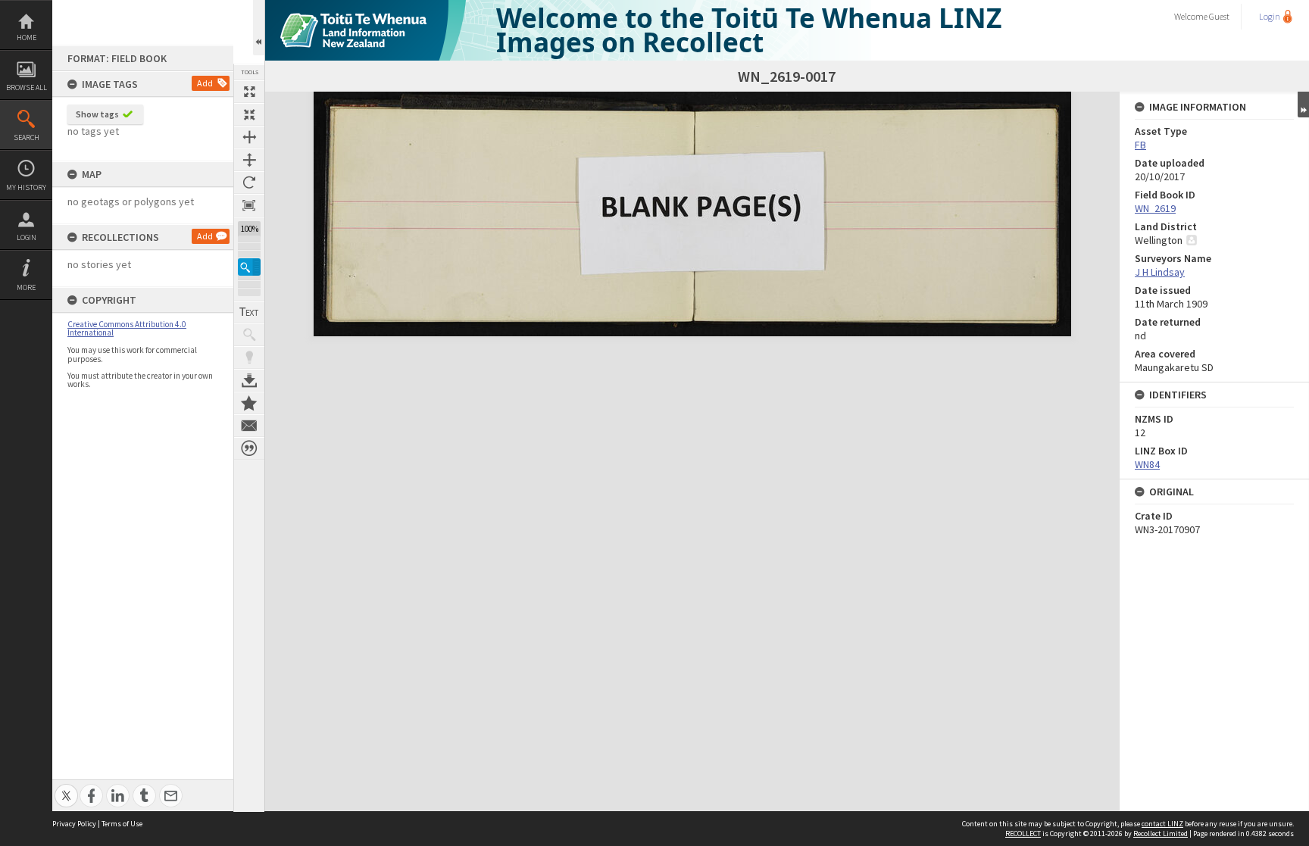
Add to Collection (249, 403)
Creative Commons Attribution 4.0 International (126, 328)
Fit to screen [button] (249, 114)
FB (1140, 144)
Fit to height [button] (249, 159)
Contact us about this (249, 425)
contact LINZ (1162, 824)
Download (249, 380)
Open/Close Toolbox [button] (258, 27)
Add (205, 83)
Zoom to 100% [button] (249, 205)
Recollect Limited (1160, 833)
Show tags (97, 114)
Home (26, 37)
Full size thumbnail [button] (249, 91)
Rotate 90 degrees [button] (249, 182)
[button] (249, 267)
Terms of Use (122, 824)
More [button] (26, 287)
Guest (1219, 16)
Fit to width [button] (249, 137)
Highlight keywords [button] (249, 357)
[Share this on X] (66, 787)
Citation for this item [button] (249, 448)
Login (26, 237)
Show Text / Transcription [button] (249, 312)
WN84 (1147, 464)
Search (26, 137)
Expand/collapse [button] (1303, 104)
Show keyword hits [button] (249, 334)
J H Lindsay (1160, 272)
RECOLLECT (1023, 833)
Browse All (26, 87)
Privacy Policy (74, 824)
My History (26, 187)
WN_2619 (1155, 208)
